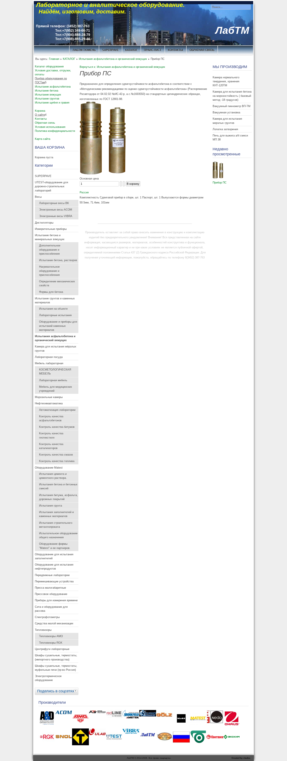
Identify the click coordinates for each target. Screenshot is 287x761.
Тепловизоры (43, 629)
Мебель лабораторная (49, 363)
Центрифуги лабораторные (52, 649)
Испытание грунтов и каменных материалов (55, 300)
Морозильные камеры (49, 397)
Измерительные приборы (51, 229)
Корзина (40, 110)
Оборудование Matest (49, 467)
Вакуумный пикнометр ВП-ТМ (231, 106)
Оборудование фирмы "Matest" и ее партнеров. (54, 545)
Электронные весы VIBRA (55, 216)
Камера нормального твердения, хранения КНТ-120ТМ (226, 81)
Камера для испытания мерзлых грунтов (227, 120)
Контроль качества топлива (56, 461)
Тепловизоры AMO (51, 636)
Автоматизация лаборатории (57, 409)
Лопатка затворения (225, 129)
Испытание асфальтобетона (53, 86)
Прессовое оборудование (51, 594)
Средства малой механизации (54, 623)
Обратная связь (202, 50)
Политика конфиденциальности (55, 130)
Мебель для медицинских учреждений (55, 388)
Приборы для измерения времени (56, 600)
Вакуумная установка (226, 112)
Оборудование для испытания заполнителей (54, 556)
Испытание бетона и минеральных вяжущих (50, 237)
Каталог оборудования (49, 66)
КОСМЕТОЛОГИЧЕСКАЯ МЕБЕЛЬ (55, 371)
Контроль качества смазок (56, 454)
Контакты (41, 118)
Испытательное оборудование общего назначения (58, 535)
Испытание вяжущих (48, 94)
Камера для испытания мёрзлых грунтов (55, 348)
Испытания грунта (50, 505)
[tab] (76, 691)
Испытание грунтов (47, 98)
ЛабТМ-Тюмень (84, 50)
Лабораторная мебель (53, 380)
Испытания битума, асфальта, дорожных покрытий (58, 497)
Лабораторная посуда (49, 357)
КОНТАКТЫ (175, 50)
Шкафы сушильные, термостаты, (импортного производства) (56, 657)
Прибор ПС (219, 182)
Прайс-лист (152, 50)
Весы (38, 196)
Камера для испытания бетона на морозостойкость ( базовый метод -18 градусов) (232, 95)
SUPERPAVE (110, 50)
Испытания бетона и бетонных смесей (58, 486)
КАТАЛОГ (131, 50)
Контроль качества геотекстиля (51, 435)
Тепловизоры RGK (50, 642)
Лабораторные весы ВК (54, 203)
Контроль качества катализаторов (51, 446)
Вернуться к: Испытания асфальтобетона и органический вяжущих (122, 66)
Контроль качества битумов (57, 426)
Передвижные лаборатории (52, 575)
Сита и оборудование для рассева (51, 608)
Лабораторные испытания (55, 315)
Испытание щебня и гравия (52, 102)
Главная (54, 58)
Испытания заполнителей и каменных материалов (56, 514)
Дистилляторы (44, 222)
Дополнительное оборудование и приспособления (49, 249)
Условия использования (50, 126)
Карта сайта (42, 138)
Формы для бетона (51, 291)
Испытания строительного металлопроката (55, 524)
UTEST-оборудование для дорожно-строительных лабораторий (51, 186)
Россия (84, 192)
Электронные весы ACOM (55, 209)
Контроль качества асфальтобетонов (51, 418)
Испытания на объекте (53, 308)
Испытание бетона (46, 90)
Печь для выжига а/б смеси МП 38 (230, 137)
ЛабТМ (232, 30)
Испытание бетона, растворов (58, 260)
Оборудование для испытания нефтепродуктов (54, 566)
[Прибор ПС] (103, 173)
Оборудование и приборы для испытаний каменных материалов (58, 325)
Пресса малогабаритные (50, 587)
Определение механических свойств (57, 283)
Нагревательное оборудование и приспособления (49, 270)
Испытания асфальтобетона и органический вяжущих (113, 58)
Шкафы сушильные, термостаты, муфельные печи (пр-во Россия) (56, 667)
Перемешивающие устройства (54, 581)
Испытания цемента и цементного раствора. (53, 475)
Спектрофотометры (47, 617)
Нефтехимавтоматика (49, 403)
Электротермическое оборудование (48, 678)
